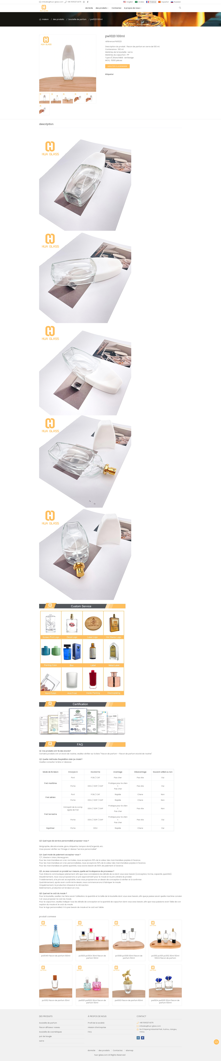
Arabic (141, 2)
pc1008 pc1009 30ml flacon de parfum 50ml (128, 957)
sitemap (129, 1050)
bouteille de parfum (77, 19)
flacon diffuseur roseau (49, 1027)
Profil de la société (96, 1023)
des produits (101, 8)
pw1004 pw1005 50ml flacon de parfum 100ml (165, 1001)
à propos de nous (132, 8)
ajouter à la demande (117, 66)
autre (41, 1041)
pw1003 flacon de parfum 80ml (129, 1000)
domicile (89, 8)
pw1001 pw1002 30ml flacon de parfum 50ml (92, 1001)
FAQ (90, 1032)
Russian (177, 2)
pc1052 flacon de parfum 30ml (55, 1000)
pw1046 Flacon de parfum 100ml (55, 956)
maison (45, 19)
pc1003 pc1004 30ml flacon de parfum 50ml (92, 957)
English (130, 2)
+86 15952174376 (74, 2)
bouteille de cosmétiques (50, 1032)
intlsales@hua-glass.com (52, 2)
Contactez (116, 8)
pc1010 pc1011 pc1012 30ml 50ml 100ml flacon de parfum (165, 957)
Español (165, 2)
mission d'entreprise (97, 1027)
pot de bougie (45, 1036)
